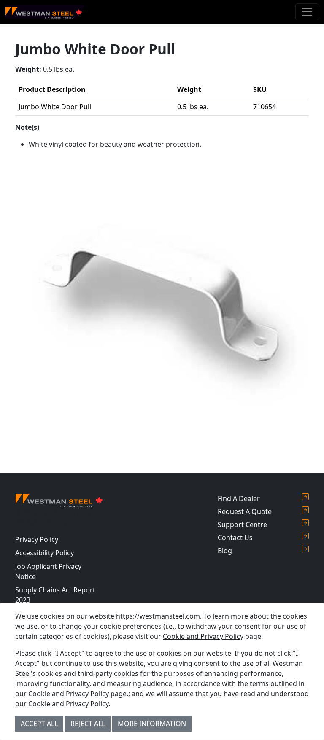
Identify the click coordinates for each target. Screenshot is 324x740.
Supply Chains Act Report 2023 (55, 595)
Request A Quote (245, 511)
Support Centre (242, 524)
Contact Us (235, 537)
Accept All (39, 723)
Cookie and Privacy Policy (203, 636)
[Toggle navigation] (307, 11)
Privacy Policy (36, 539)
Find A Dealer (239, 498)
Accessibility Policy (44, 552)
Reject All (87, 723)
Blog (225, 550)
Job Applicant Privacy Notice (48, 571)
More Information (152, 723)
